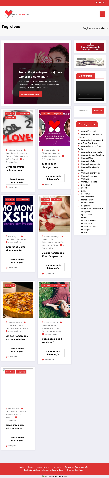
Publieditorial (13, 408)
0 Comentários (48, 159)
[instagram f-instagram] (103, 2)
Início (21, 467)
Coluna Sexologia (51, 236)
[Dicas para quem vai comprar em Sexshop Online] (18, 386)
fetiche (45, 331)
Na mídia (57, 467)
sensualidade (55, 331)
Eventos (85, 191)
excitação (54, 328)
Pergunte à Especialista (92, 208)
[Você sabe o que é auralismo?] (54, 300)
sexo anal (31, 88)
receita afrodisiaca (19, 328)
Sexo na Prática (88, 226)
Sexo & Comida (88, 220)
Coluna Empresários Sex (92, 152)
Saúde (84, 217)
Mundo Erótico (88, 202)
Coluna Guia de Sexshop (92, 155)
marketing (46, 156)
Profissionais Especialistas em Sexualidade (43, 470)
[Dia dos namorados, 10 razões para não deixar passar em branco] (54, 214)
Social (84, 232)
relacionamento (53, 85)
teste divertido (42, 88)
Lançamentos (87, 196)
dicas (31, 85)
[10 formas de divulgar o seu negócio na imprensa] (54, 128)
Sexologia (85, 229)
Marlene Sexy (87, 199)
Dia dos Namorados (14, 325)
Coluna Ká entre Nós (90, 164)
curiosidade (23, 85)
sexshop (24, 239)
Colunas (85, 179)
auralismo (46, 325)
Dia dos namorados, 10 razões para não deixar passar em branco (53, 254)
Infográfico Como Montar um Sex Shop (16, 248)
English (84, 187)
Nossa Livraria (43, 467)
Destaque (85, 185)
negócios (56, 156)
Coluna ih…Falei (88, 161)
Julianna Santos (15, 150)
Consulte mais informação (30, 94)
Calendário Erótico (89, 131)
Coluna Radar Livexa (90, 173)
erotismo (9, 156)
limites (36, 85)
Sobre (30, 467)
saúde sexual (12, 159)
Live (58, 153)
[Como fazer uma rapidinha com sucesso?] (18, 128)
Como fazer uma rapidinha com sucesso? (15, 168)
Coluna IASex (87, 158)
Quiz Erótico (86, 214)
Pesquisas (85, 211)
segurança (23, 88)
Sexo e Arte (86, 223)
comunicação (53, 82)
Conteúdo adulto (89, 181)
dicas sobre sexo (19, 153)
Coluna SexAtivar (89, 176)
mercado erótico (18, 411)
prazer (43, 85)
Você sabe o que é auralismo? (52, 340)
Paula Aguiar (26, 82)
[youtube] (99, 2)
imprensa (52, 153)
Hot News (85, 193)
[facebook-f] (96, 2)
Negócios (85, 205)
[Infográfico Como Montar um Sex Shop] (18, 214)
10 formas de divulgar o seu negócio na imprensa (50, 165)
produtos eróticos (13, 414)
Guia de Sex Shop (75, 470)
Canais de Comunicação (76, 467)
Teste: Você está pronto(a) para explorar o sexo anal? (40, 74)
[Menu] (102, 14)
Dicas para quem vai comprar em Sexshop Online (15, 427)
